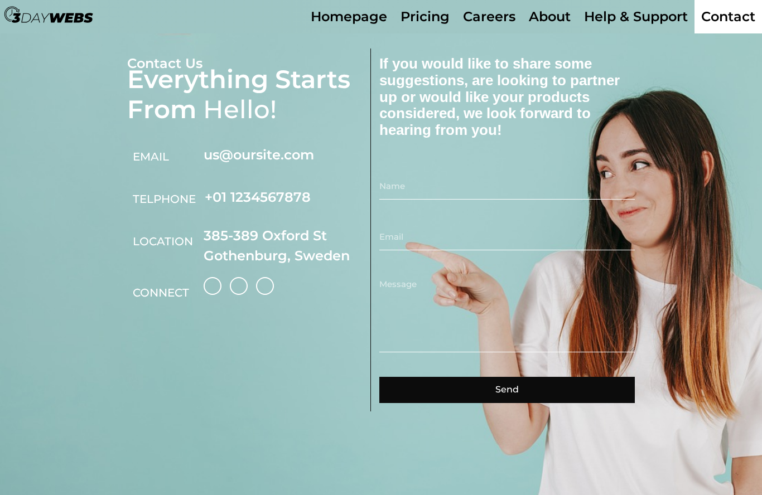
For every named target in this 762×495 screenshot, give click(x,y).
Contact (728, 16)
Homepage (349, 16)
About (550, 16)
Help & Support (636, 16)
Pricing (425, 16)
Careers (489, 16)
